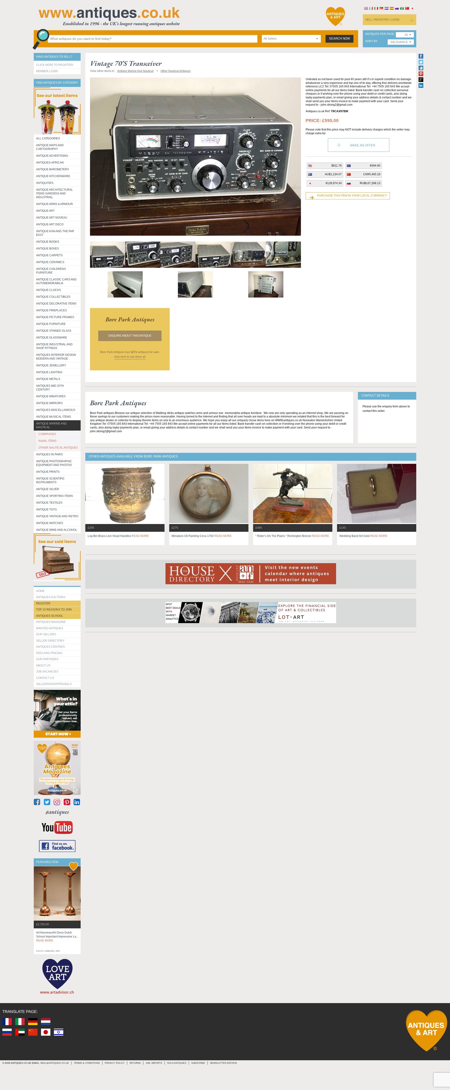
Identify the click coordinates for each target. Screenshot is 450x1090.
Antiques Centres (50, 646)
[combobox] (291, 39)
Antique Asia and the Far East (55, 233)
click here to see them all (130, 356)
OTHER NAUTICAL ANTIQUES (58, 447)
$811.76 (336, 165)
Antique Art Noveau (51, 217)
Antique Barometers (52, 169)
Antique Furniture (51, 324)
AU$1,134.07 (333, 174)
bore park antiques (129, 319)
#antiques (57, 812)
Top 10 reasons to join (54, 609)
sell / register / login (382, 19)
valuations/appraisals (54, 684)
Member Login (47, 71)
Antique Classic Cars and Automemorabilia (56, 281)
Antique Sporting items (54, 496)
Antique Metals (48, 379)
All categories (48, 138)
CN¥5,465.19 (371, 174)
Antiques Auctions (50, 597)
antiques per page (379, 34)
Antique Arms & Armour (54, 204)
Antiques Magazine (51, 622)
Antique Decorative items (56, 303)
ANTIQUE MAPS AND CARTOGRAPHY (50, 147)
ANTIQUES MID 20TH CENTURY (50, 387)
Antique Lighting (49, 372)
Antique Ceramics (50, 262)
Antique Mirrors (49, 403)
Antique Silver (47, 489)
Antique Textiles (49, 502)
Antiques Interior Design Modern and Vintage (56, 356)
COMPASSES (47, 434)
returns (135, 1063)
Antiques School (49, 616)
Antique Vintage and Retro (57, 516)
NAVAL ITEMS (47, 441)
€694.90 (375, 165)
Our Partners (47, 659)
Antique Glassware (51, 337)
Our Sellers (46, 634)
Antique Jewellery (51, 365)
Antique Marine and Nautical (51, 425)
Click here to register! (54, 65)
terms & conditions (87, 1063)
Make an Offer (362, 145)
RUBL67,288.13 (370, 183)
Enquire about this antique (130, 335)
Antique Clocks (48, 290)
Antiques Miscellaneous (55, 410)
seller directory (50, 640)
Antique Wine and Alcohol (56, 530)
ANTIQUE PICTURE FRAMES (55, 317)
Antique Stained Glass (53, 330)
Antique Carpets (49, 255)
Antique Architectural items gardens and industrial (54, 193)
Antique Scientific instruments (50, 480)
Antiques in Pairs (49, 454)
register (43, 603)
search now (339, 38)
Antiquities (44, 183)
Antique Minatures (51, 396)
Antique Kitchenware (53, 176)
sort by (371, 41)
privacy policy (115, 1063)
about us (43, 665)
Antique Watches (49, 523)
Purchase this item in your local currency (352, 195)
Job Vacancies (47, 671)
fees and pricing (49, 653)
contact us (45, 678)
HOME (40, 591)
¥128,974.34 (334, 183)
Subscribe (198, 1063)
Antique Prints (48, 471)
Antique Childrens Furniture (51, 270)
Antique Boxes (47, 248)
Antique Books (47, 241)
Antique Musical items (53, 416)
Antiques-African (50, 162)
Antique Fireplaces (51, 310)
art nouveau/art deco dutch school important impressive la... (57, 936)
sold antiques (176, 1063)
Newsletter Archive (223, 1063)
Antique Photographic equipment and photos (54, 463)
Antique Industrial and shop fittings (54, 346)
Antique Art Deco (50, 224)
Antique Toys (46, 509)
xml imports (154, 1063)
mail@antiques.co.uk (55, 1063)
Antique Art (45, 210)
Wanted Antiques (49, 628)
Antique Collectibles (53, 296)
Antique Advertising (52, 155)
